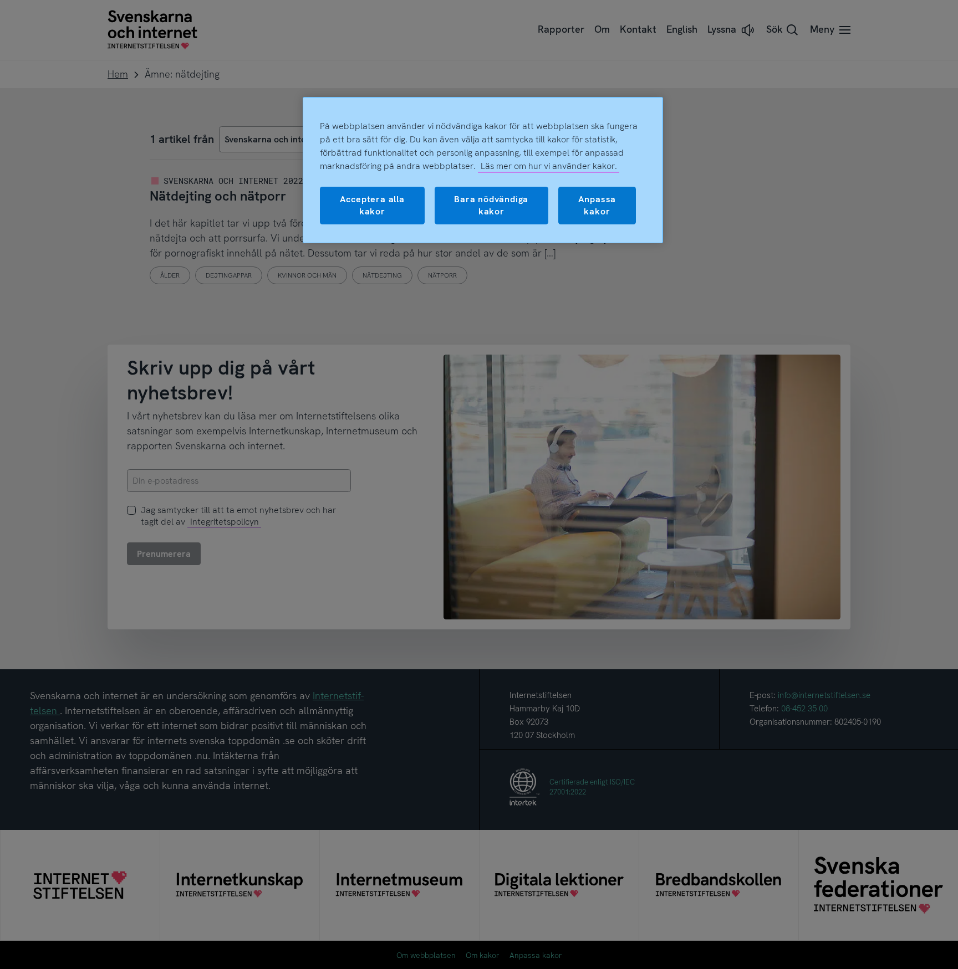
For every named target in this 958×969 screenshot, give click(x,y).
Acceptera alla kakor (372, 205)
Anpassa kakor (597, 205)
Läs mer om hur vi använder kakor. (549, 166)
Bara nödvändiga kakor (491, 205)
